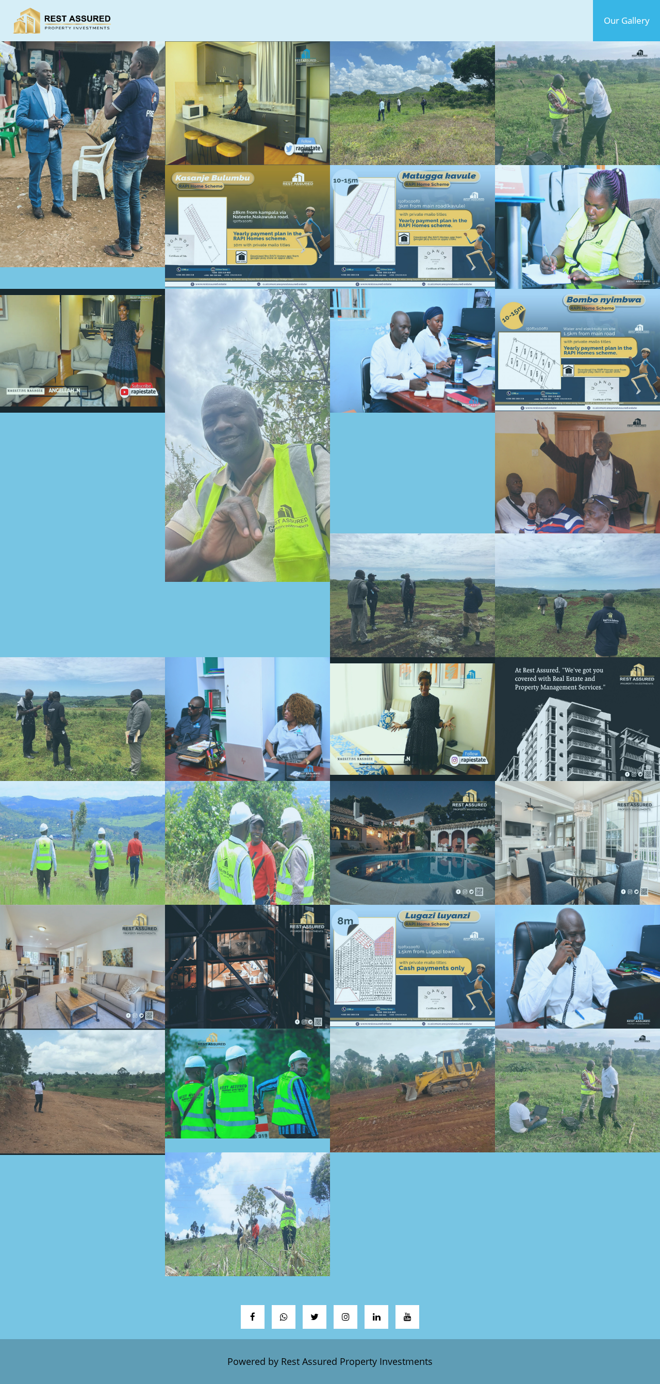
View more (82, 154)
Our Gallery (632, 20)
